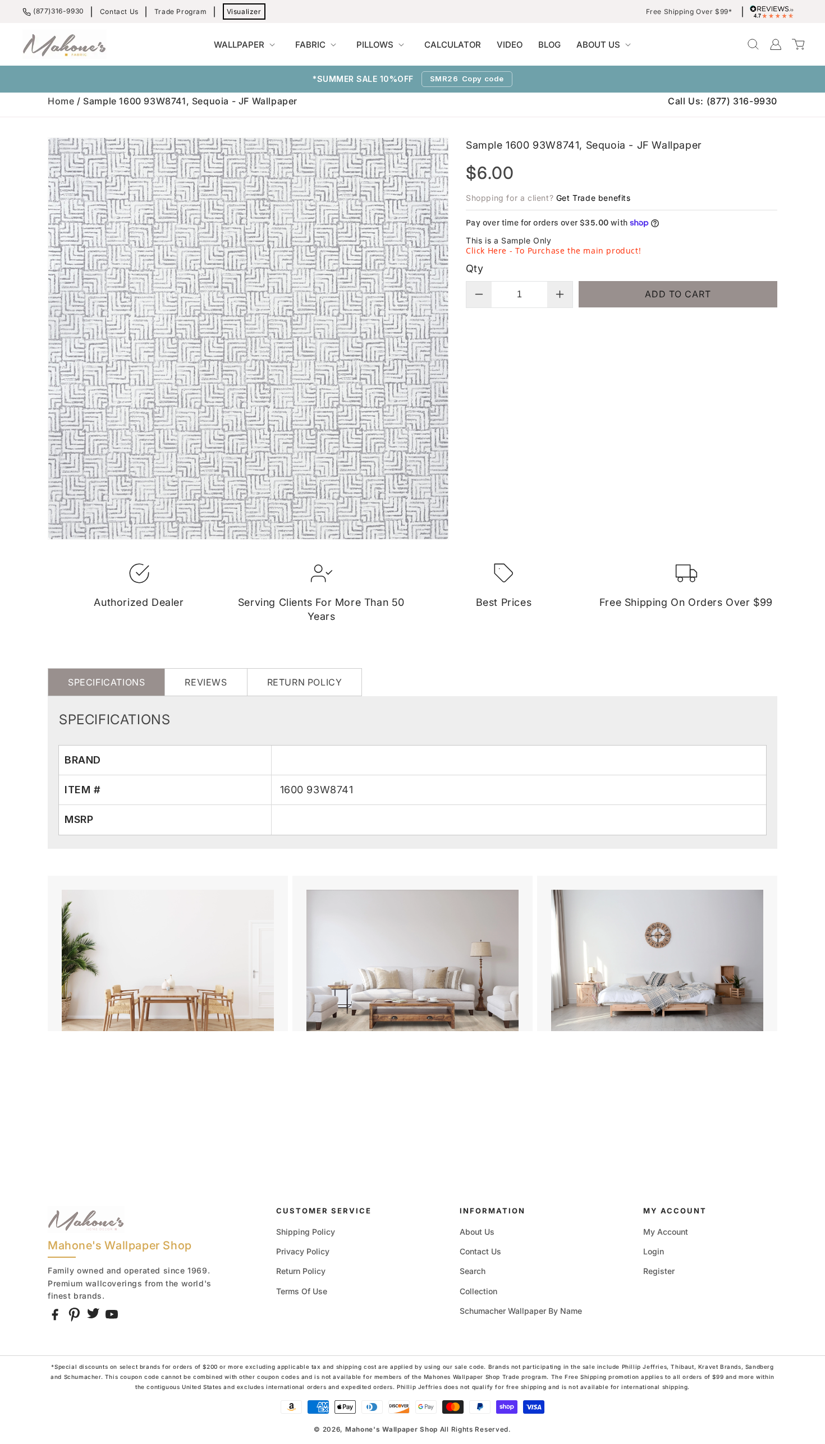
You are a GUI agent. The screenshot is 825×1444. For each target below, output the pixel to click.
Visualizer (244, 11)
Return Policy (301, 1271)
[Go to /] (64, 44)
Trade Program (180, 11)
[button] (246, 44)
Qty (474, 268)
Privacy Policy (302, 1251)
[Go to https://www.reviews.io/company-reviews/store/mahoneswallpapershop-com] (774, 12)
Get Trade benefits (593, 198)
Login (653, 1251)
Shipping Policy (305, 1231)
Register (659, 1271)
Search (472, 1271)
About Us (477, 1231)
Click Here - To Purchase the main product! (553, 250)
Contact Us (119, 11)
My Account (665, 1231)
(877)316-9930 (58, 11)
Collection (478, 1291)
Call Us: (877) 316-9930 (722, 101)
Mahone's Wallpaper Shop (391, 1429)
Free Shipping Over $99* (689, 11)
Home (61, 101)
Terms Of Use (301, 1291)
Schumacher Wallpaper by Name (521, 1311)
